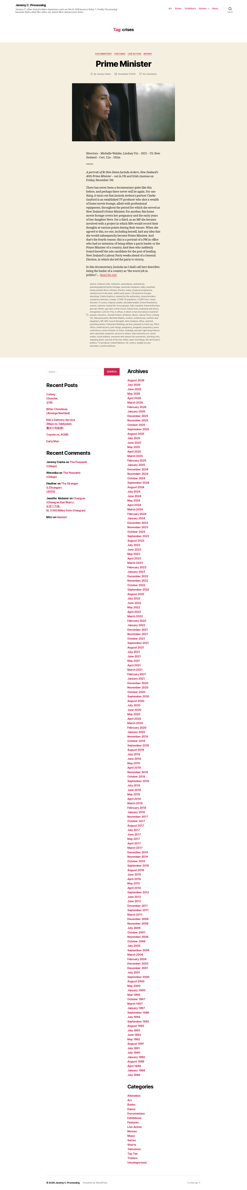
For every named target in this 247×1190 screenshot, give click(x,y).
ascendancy (126, 284)
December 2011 (137, 905)
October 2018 (136, 776)
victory (132, 342)
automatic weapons (130, 287)
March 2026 (135, 402)
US (127, 342)
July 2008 (133, 928)
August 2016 (135, 870)
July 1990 (133, 1052)
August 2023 (135, 540)
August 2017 (135, 825)
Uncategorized (137, 1162)
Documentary (103, 54)
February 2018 (136, 807)
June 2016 (134, 874)
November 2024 (137, 473)
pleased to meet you (143, 324)
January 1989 (136, 1070)
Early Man (52, 441)
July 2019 (133, 754)
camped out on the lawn (101, 293)
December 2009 (137, 919)
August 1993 (135, 1026)
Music (215, 8)
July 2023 (133, 545)
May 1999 (133, 994)
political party (102, 327)
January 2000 (136, 990)
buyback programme (142, 290)
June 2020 (134, 709)
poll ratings (115, 327)
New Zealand (131, 321)
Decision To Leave (98, 302)
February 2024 (136, 514)
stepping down (97, 339)
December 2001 (137, 968)
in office (119, 312)
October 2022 (136, 585)
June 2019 (134, 758)
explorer (101, 305)
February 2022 (136, 620)
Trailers (132, 1158)
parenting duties (97, 324)
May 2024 (133, 500)
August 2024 (135, 487)
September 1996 (138, 1012)
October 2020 (136, 692)
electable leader (131, 302)
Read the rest (108, 275)
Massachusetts (101, 318)
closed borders (148, 296)
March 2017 (134, 847)
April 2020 (134, 718)
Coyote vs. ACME (57, 434)
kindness (127, 315)
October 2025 (136, 425)
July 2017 (133, 830)
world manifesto (107, 346)
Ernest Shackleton (148, 302)
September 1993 (138, 1021)
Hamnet (62, 517)
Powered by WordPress (95, 1182)
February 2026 (136, 407)
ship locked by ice (140, 333)
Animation (133, 1095)
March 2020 (135, 723)
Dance (131, 1109)
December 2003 (137, 963)
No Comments (149, 74)
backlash (150, 287)
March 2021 (134, 669)
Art (170, 8)
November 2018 (137, 772)
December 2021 (137, 629)
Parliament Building (115, 324)
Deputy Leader (115, 302)
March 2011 (134, 914)
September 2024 (138, 482)
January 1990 (136, 1057)
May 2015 (133, 883)
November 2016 (137, 856)
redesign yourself (133, 330)
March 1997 (135, 1003)
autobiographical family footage (105, 287)
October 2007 (136, 932)
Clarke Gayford (107, 296)
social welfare (103, 336)
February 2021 (136, 674)
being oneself (96, 290)
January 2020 (136, 732)
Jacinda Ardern (114, 315)
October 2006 (136, 941)
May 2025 (133, 447)
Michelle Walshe (117, 318)
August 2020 (135, 701)
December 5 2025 (126, 74)
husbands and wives (148, 308)
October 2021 (136, 638)
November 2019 (137, 736)
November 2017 (137, 816)
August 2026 (135, 380)
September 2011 (138, 910)
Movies (202, 8)
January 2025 (136, 465)
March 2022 (135, 616)
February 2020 (136, 727)
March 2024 (135, 509)
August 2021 (135, 647)
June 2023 (134, 549)
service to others (123, 333)
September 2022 (138, 589)
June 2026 (134, 389)
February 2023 (136, 567)
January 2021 (136, 678)
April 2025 (134, 451)
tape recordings (136, 339)
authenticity (138, 284)
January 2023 (136, 571)
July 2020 (133, 705)
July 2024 (133, 491)
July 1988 (133, 1075)
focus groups (123, 305)
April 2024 (134, 505)
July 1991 (133, 1048)
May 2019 (133, 763)
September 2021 (138, 643)
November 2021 (137, 634)
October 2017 (136, 821)
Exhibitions (190, 8)
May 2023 (133, 554)
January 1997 (136, 1008)
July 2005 (133, 945)
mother (129, 318)
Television (134, 1149)
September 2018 (138, 781)
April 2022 (134, 612)
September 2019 (138, 745)
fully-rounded (136, 305)
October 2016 (136, 861)
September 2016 (138, 865)
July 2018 (133, 785)
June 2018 (134, 790)
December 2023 (137, 522)
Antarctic (115, 284)
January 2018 (136, 812)
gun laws (109, 308)
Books (178, 8)
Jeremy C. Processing (30, 5)
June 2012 (134, 901)
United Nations (117, 342)
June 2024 (134, 496)
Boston (121, 290)
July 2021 (133, 652)
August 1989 (135, 1061)
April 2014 (134, 888)
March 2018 (135, 803)
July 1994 (133, 1017)
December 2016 (137, 852)
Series (131, 1140)
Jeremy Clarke (104, 74)
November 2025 (137, 420)
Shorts (131, 1144)
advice (93, 284)
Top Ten (132, 1153)
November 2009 (137, 923)
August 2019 (135, 749)
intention (102, 315)
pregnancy (127, 327)
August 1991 (135, 1043)
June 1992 (134, 1034)
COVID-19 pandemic (126, 299)
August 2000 (135, 981)
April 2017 (134, 843)
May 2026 (133, 393)
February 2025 (136, 460)
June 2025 (134, 442)
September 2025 (138, 429)
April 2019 (134, 767)
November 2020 (137, 687)
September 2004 (138, 950)
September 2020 (138, 696)
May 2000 (133, 986)
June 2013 (134, 896)
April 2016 (134, 879)
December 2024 (137, 469)
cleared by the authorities (128, 296)
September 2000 (138, 977)
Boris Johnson (110, 290)
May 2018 (133, 794)
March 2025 (135, 456)
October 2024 (136, 478)
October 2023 (136, 531)
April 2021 (134, 665)
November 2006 (137, 936)
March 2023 (135, 562)
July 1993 (133, 1030)
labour (135, 315)
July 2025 (133, 438)
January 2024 (136, 518)
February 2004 (137, 959)
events (93, 305)
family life (111, 305)
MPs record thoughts (114, 321)
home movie (120, 308)
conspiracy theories (99, 299)
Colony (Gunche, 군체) (52, 398)
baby (143, 287)
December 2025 (137, 416)
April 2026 (134, 398)
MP (101, 321)
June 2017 (134, 834)
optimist (149, 321)
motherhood (139, 318)
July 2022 (133, 598)
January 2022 (136, 625)
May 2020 (133, 714)
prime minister (108, 330)
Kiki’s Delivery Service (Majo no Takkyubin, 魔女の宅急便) (60, 424)
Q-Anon (120, 330)
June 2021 (134, 656)
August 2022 (135, 594)
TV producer (103, 342)
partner (129, 324)
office (141, 321)
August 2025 (135, 433)
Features (119, 54)
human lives (132, 308)
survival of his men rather (116, 339)
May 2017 (133, 839)
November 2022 (137, 580)
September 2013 (138, 892)
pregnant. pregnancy (143, 327)
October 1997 (136, 999)
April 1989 (134, 1066)
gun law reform (97, 308)
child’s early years (122, 293)
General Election (152, 305)
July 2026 (133, 384)
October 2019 (136, 741)
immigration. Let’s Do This (102, 312)
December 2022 (137, 576)
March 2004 (135, 954)
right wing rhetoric (151, 330)
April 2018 (134, 799)
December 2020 (137, 683)
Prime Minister (123, 64)
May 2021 (133, 660)
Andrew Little (103, 284)
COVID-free (142, 299)
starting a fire (153, 336)
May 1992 (133, 1039)
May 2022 (133, 607)
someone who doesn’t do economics (128, 336)
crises (152, 299)
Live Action (134, 54)
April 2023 (134, 558)
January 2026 (136, 411)
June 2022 (134, 603)
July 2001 (133, 972)
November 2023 (137, 527)
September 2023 (138, 536)
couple (112, 299)
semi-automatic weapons (102, 333)
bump (128, 290)
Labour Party (145, 315)
